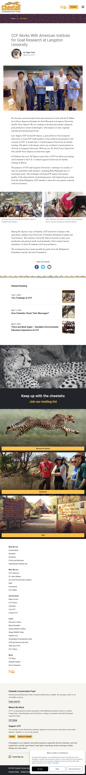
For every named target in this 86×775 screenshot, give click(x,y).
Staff (10, 583)
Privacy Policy (14, 772)
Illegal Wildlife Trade (16, 632)
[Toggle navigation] (82, 7)
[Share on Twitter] (43, 267)
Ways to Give (13, 599)
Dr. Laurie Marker (15, 576)
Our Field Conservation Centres (20, 580)
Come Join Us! (14, 701)
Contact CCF (13, 613)
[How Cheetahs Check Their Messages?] (68, 312)
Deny (57, 769)
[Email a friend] (49, 267)
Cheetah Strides (14, 662)
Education (12, 557)
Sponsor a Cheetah (24, 736)
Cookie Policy (26, 772)
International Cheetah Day (18, 564)
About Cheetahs (14, 625)
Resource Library (43, 449)
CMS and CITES (14, 646)
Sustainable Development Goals (20, 639)
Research (12, 554)
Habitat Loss (13, 636)
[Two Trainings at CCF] (68, 296)
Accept (40, 769)
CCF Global (13, 590)
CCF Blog (23, 19)
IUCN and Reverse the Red (18, 642)
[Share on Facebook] (37, 267)
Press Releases (15, 665)
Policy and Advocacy (16, 560)
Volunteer (43, 492)
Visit (43, 535)
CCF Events (13, 603)
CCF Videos (13, 649)
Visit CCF (12, 609)
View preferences (75, 769)
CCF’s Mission (14, 573)
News (13, 19)
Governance (13, 587)
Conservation (13, 550)
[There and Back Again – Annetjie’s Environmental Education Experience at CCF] (68, 327)
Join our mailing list (43, 401)
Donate (73, 7)
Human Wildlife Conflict (17, 629)
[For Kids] (63, 7)
